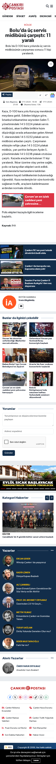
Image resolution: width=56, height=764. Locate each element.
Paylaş (8, 95)
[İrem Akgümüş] (9, 302)
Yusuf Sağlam (24, 628)
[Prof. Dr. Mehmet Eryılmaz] (8, 602)
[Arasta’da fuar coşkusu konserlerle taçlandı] (41, 355)
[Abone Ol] (52, 95)
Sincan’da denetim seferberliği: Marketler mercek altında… (14, 341)
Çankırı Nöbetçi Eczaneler (11, 709)
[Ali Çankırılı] (8, 588)
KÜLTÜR (6, 534)
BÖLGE (28, 25)
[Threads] (41, 697)
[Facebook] (10, 697)
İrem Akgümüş (12, 102)
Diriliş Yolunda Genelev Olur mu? (33, 631)
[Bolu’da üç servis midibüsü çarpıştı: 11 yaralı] (28, 75)
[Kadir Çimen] (8, 574)
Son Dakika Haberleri (14, 735)
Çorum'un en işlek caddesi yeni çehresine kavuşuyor (14, 390)
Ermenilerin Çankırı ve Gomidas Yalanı (33, 617)
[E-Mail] (21, 306)
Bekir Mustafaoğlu (27, 641)
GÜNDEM (7, 16)
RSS (10, 747)
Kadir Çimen (23, 573)
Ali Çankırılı (23, 585)
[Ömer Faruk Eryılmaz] (8, 668)
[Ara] (47, 6)
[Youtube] (30, 697)
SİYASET (20, 16)
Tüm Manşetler (40, 728)
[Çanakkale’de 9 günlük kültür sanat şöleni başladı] (28, 517)
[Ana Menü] (51, 6)
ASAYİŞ (32, 16)
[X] (15, 697)
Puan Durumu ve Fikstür (16, 728)
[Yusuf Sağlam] (8, 629)
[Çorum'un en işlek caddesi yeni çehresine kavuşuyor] (14, 379)
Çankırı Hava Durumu (42, 708)
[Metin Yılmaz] (8, 616)
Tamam (36, 760)
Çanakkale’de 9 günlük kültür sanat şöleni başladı (27, 537)
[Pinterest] (20, 697)
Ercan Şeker (23, 559)
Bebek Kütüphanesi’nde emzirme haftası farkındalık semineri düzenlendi (39, 392)
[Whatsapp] (46, 697)
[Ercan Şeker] (8, 560)
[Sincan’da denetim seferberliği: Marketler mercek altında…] (14, 329)
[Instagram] (25, 697)
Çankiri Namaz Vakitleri (10, 719)
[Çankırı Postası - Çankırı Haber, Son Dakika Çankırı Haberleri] (12, 6)
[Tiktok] (35, 697)
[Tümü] (52, 551)
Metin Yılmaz (23, 612)
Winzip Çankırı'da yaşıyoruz (31, 562)
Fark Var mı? (22, 645)
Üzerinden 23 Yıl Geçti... (29, 604)
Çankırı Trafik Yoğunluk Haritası (41, 719)
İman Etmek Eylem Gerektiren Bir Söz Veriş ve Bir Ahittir (33, 590)
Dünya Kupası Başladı (27, 576)
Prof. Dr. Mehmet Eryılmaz (31, 600)
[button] (47, 497)
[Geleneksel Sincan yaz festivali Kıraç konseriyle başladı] (41, 329)
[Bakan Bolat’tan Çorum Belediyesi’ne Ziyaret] (14, 355)
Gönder (8, 453)
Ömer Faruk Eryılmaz (28, 666)
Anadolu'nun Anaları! (27, 670)
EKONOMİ (45, 16)
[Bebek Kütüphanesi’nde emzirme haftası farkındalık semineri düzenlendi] (41, 379)
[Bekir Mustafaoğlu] (8, 643)
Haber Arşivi (38, 735)
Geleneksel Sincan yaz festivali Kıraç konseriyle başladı (40, 341)
